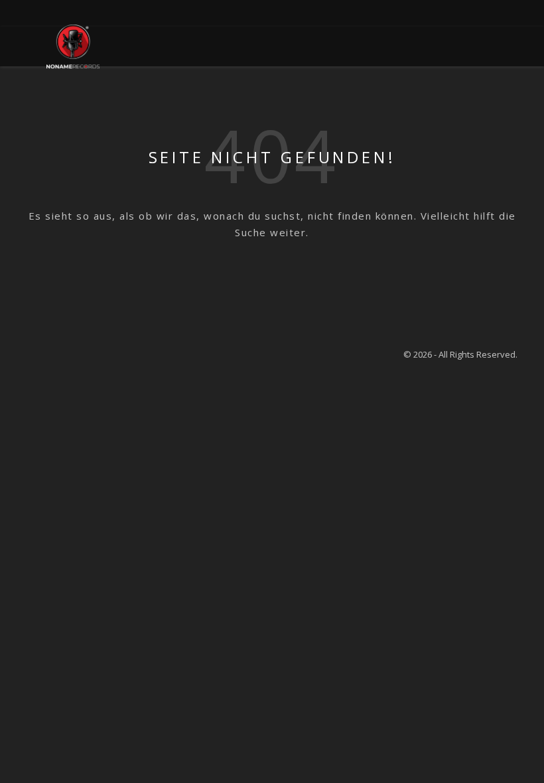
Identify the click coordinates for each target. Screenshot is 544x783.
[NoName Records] (73, 46)
